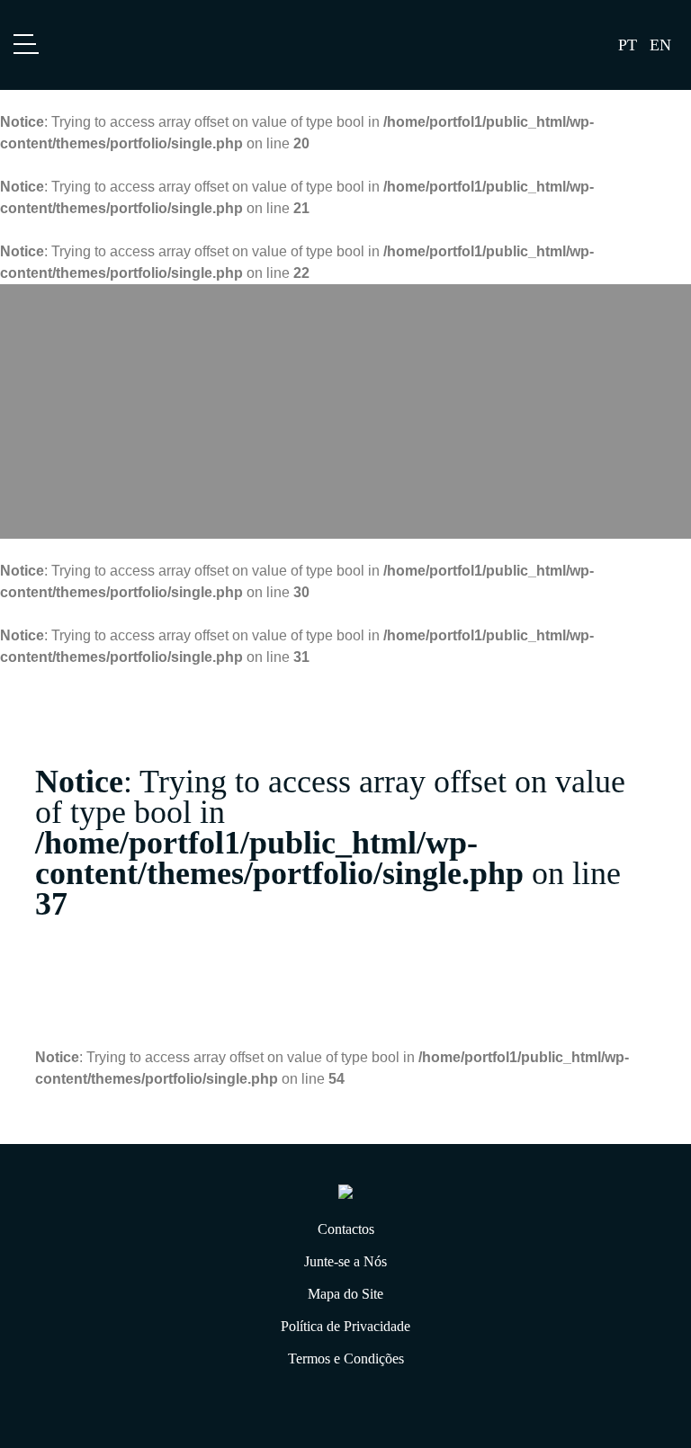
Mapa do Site (345, 1293)
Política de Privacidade (345, 1326)
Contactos (346, 1229)
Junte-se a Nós (345, 1261)
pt (627, 45)
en (660, 45)
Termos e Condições (346, 1358)
